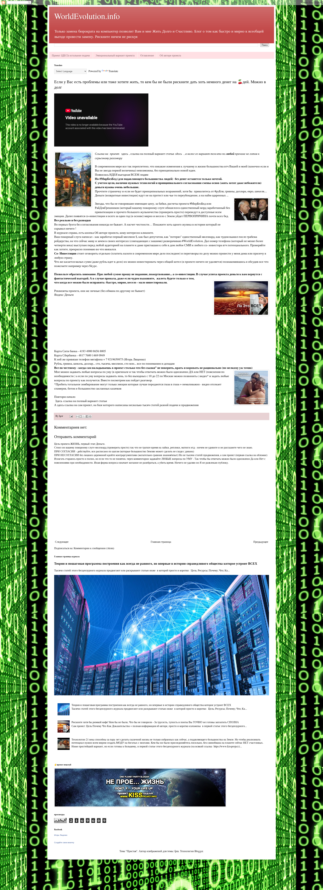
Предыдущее (260, 541)
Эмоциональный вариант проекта (115, 55)
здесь (125, 154)
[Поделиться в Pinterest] (90, 416)
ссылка (69, 405)
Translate (113, 71)
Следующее (61, 541)
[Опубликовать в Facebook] (87, 416)
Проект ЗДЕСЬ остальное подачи (71, 55)
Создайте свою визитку (64, 843)
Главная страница (161, 541)
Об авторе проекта (170, 55)
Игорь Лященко (60, 835)
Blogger (198, 851)
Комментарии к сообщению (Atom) (94, 548)
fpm (176, 851)
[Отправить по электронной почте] (77, 416)
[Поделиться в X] (83, 416)
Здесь (59, 401)
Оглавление (147, 55)
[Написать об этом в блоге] (80, 416)
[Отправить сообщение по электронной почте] (70, 415)
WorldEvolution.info (87, 15)
